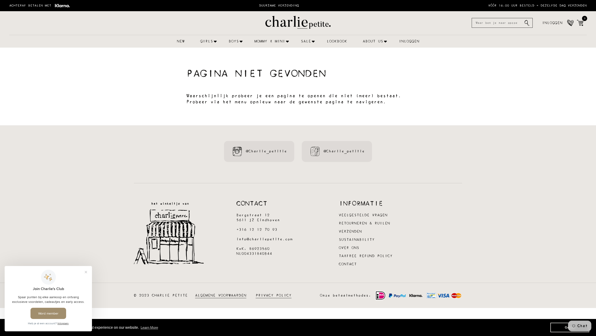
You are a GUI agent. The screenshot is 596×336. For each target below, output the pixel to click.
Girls (206, 41)
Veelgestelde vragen (363, 215)
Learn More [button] (149, 327)
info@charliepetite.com (264, 239)
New (181, 41)
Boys (234, 41)
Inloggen (552, 23)
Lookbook (337, 41)
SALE (306, 41)
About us (373, 41)
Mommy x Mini (269, 41)
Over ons (349, 247)
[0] (580, 23)
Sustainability (357, 239)
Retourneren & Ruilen (364, 223)
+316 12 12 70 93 (256, 229)
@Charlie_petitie (266, 151)
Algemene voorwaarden (220, 295)
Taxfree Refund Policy (366, 256)
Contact (348, 264)
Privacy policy (273, 295)
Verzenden (350, 231)
